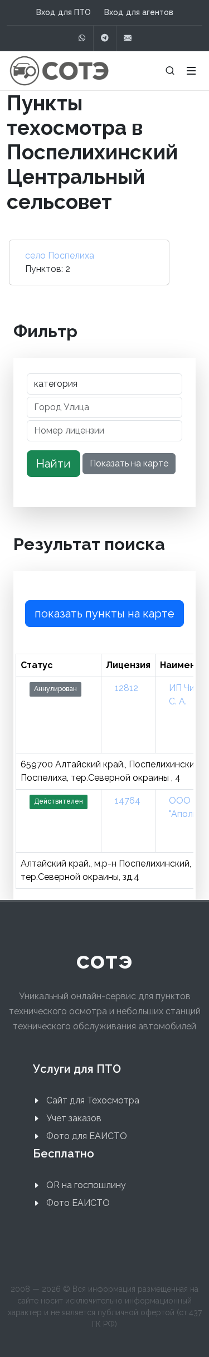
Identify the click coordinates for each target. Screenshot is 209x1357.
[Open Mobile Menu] (191, 70)
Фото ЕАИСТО (78, 1203)
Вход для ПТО (63, 12)
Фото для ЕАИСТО (86, 1136)
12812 (126, 688)
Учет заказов (73, 1118)
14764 (127, 800)
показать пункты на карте (104, 613)
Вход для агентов (138, 12)
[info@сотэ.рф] (127, 38)
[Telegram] (105, 38)
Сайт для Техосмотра (92, 1100)
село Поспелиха (59, 255)
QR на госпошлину (86, 1185)
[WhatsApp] (82, 38)
